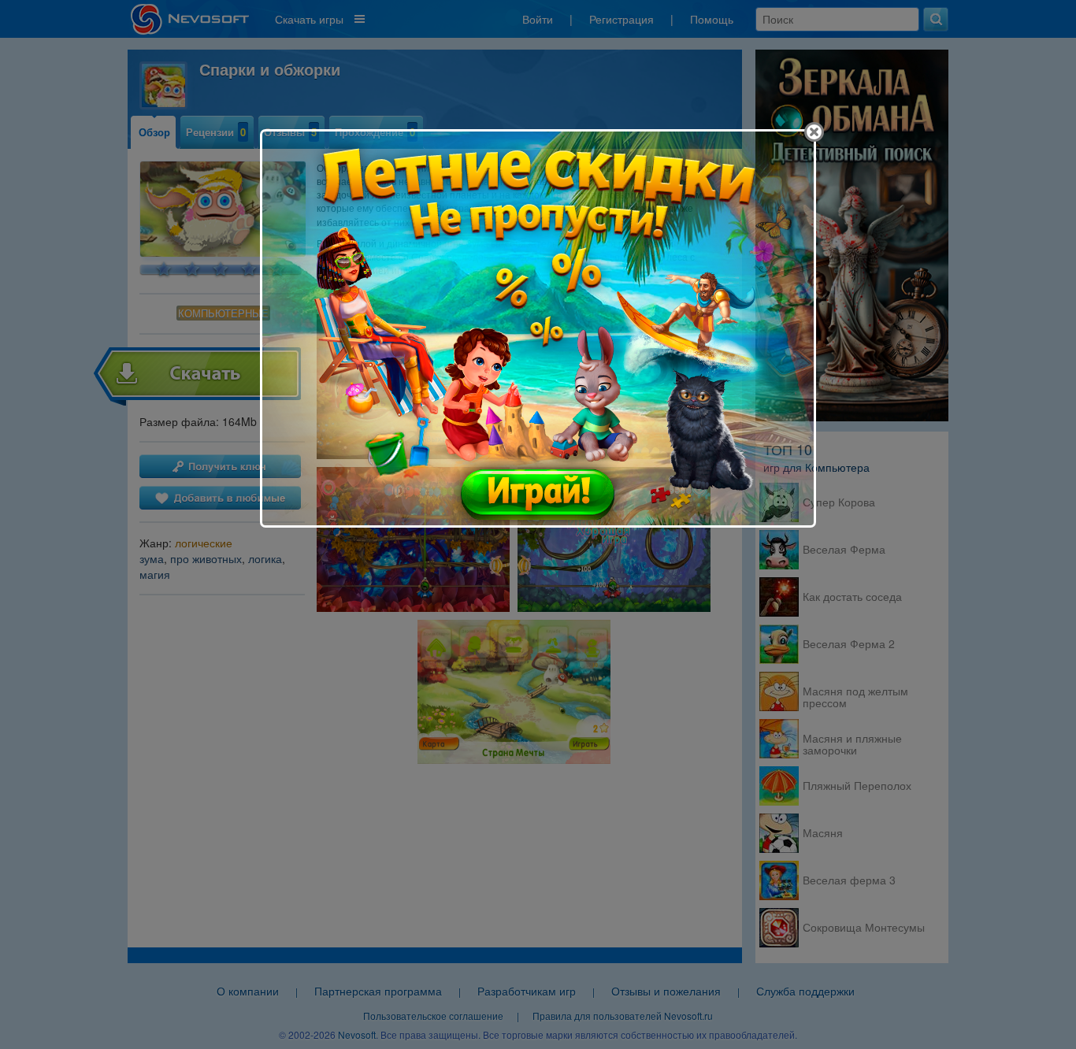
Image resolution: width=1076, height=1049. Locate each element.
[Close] (814, 132)
